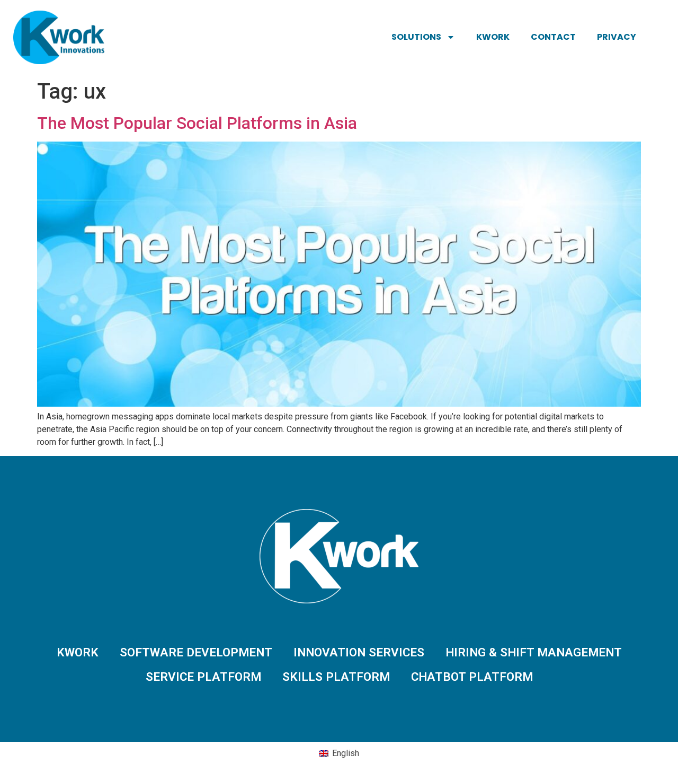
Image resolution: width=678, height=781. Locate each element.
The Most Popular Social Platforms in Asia (197, 123)
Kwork (493, 37)
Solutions (416, 37)
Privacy (616, 37)
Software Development (196, 652)
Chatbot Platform (472, 676)
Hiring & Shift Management (533, 652)
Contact (553, 37)
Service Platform (203, 676)
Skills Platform (336, 676)
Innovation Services (358, 652)
